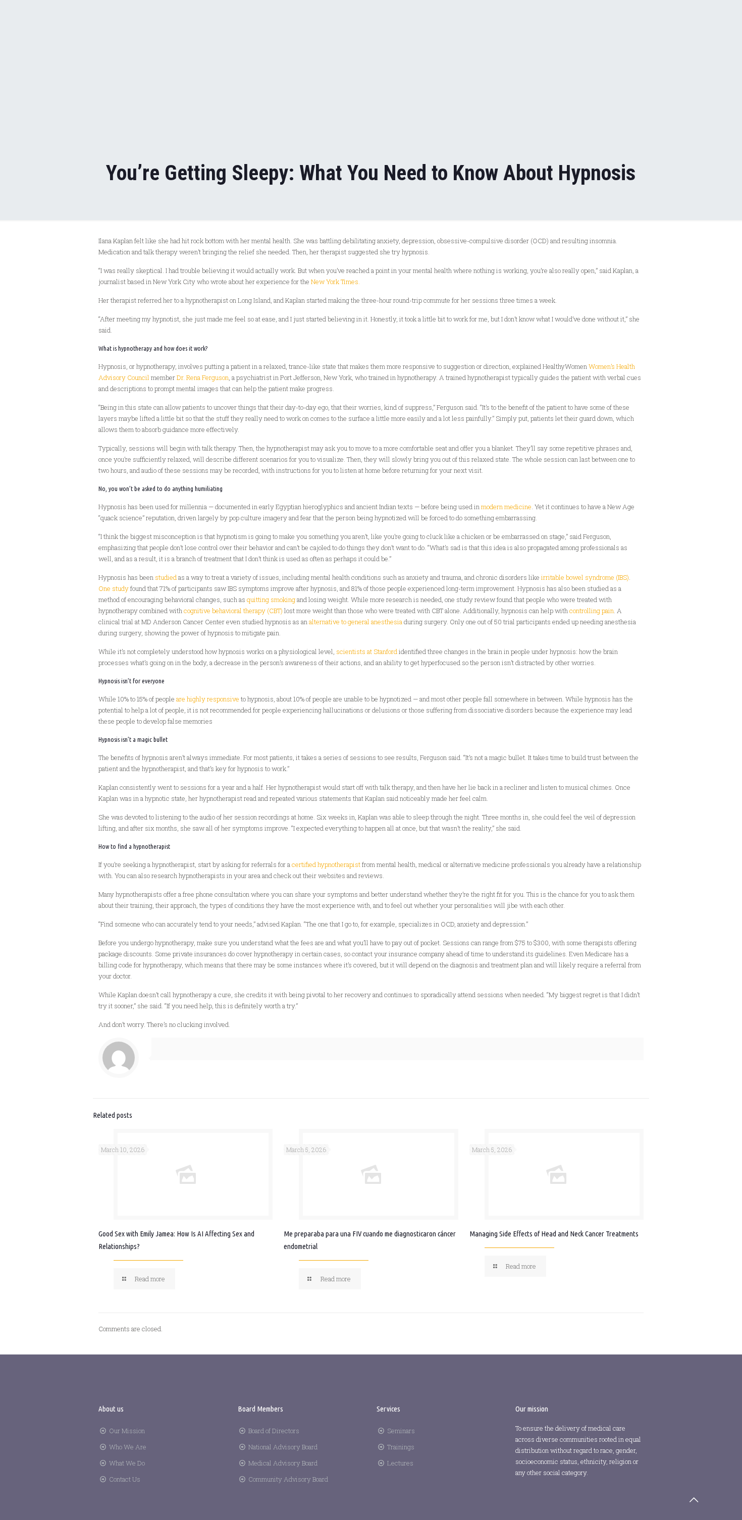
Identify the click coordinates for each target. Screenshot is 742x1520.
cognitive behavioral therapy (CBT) (233, 610)
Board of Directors (273, 1430)
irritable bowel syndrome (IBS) (585, 577)
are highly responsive (207, 698)
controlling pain (591, 610)
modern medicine (506, 506)
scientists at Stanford (366, 651)
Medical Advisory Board (282, 1463)
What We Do (127, 1463)
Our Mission (127, 1430)
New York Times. (335, 281)
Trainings (400, 1446)
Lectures (400, 1463)
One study (113, 588)
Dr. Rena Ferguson (203, 377)
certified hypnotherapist (327, 864)
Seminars (401, 1430)
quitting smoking (271, 599)
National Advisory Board (282, 1446)
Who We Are (127, 1446)
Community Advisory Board (288, 1479)
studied (166, 577)
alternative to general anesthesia (355, 621)
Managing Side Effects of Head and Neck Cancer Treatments (554, 1233)
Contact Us (124, 1479)
